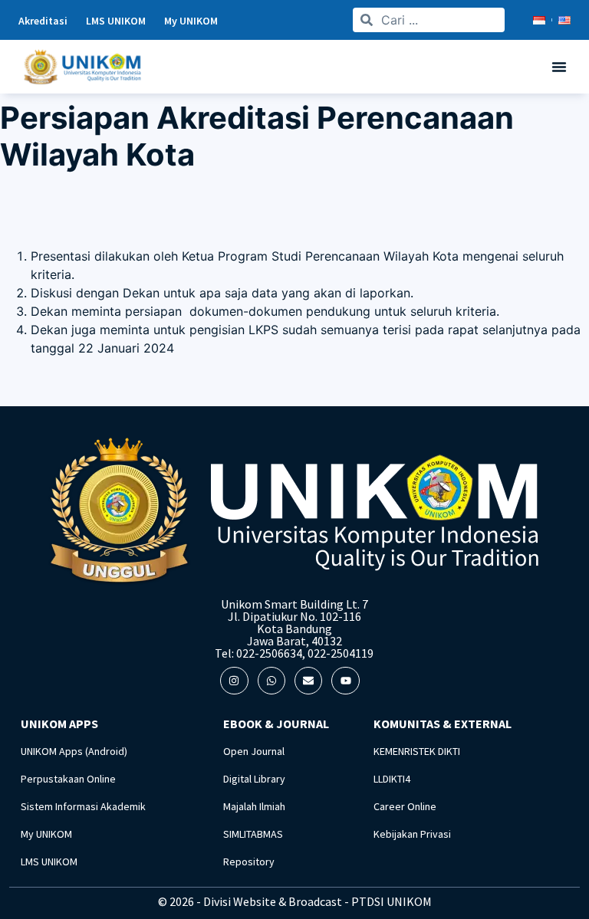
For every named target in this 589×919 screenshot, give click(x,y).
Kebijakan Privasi (412, 834)
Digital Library (254, 779)
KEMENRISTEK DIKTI (416, 751)
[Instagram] (234, 680)
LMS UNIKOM (49, 861)
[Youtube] (345, 680)
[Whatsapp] (271, 680)
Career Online (404, 806)
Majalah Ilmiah (254, 806)
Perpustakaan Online (68, 779)
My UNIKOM (46, 834)
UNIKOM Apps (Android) (74, 751)
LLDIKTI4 (391, 779)
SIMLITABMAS (253, 834)
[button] (559, 66)
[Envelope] (308, 680)
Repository (249, 861)
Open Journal (254, 751)
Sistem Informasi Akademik (83, 806)
